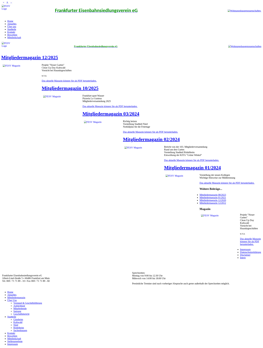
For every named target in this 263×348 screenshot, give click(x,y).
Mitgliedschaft (14, 37)
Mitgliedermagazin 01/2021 (213, 197)
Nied (15, 325)
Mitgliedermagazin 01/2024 (192, 167)
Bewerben (12, 34)
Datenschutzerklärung (250, 252)
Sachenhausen (20, 330)
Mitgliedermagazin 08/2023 (213, 194)
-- (11, 2)
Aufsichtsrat (19, 305)
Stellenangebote (15, 341)
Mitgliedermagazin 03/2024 (110, 113)
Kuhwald (17, 322)
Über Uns (12, 300)
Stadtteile (11, 29)
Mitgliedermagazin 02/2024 (151, 139)
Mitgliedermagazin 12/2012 (213, 203)
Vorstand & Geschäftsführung (27, 303)
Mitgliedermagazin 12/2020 (213, 200)
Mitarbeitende (20, 308)
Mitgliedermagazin (16, 297)
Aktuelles (11, 24)
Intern (243, 257)
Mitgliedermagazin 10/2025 (70, 88)
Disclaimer (245, 255)
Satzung (17, 311)
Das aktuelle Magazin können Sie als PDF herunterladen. (69, 80)
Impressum (245, 249)
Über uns (11, 26)
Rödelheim (18, 327)
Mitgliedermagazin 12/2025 (29, 57)
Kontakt (11, 32)
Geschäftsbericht (21, 314)
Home (10, 21)
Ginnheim (18, 319)
